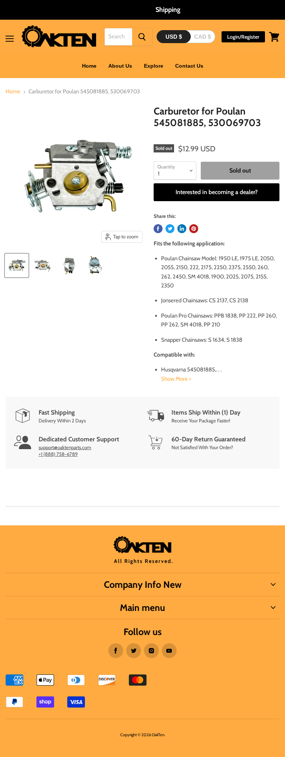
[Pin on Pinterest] (193, 228)
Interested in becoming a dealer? (217, 192)
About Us (120, 66)
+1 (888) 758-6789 (58, 454)
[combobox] (118, 36)
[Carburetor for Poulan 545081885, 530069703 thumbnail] (17, 265)
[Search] (142, 36)
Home (89, 66)
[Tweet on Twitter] (170, 228)
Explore (153, 66)
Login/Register (243, 36)
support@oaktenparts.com (65, 447)
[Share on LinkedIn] (181, 228)
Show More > (176, 379)
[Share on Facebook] (158, 228)
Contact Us (189, 66)
